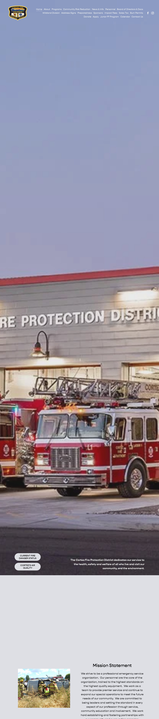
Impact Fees (111, 13)
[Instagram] (152, 13)
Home (39, 9)
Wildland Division (51, 13)
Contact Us (137, 16)
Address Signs (68, 13)
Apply (96, 16)
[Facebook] (147, 13)
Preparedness (85, 13)
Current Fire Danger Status (27, 557)
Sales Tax (124, 13)
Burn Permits (136, 13)
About (47, 9)
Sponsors (98, 13)
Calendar (125, 16)
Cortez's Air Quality (27, 566)
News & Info (98, 9)
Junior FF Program (109, 16)
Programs (57, 9)
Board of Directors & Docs (130, 9)
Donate (87, 16)
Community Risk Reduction (76, 9)
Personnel (110, 9)
